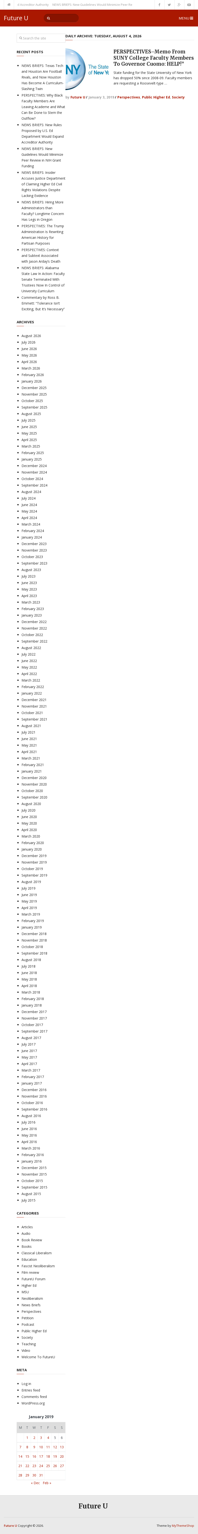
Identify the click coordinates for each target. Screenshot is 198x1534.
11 (48, 1447)
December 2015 (34, 1167)
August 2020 (31, 803)
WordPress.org (33, 1403)
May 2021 (29, 745)
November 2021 (34, 706)
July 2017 (28, 1044)
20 (62, 1456)
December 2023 (34, 543)
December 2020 (34, 777)
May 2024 (29, 511)
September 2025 (34, 407)
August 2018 (31, 959)
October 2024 (32, 478)
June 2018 (29, 972)
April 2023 (29, 595)
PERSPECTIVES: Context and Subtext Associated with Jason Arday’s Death (40, 255)
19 (55, 1456)
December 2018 (34, 933)
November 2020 (34, 784)
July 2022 (28, 654)
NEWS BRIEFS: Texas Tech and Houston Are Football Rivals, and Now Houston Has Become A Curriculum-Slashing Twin (42, 77)
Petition (27, 1318)
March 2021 (30, 758)
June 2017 (29, 1050)
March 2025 (30, 446)
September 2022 (34, 641)
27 (62, 1465)
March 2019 (30, 914)
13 (62, 1447)
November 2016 (34, 1096)
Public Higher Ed (156, 97)
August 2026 (31, 335)
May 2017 (29, 1057)
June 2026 (29, 348)
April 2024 (29, 517)
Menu (184, 18)
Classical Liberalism (36, 1253)
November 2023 (34, 550)
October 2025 (32, 400)
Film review (30, 1272)
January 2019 (31, 927)
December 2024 (34, 465)
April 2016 (29, 1141)
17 (41, 1456)
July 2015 (28, 1200)
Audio (25, 1233)
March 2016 (30, 1148)
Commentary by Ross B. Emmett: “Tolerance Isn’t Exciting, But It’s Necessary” (43, 303)
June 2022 (29, 660)
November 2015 (34, 1174)
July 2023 (28, 576)
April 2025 (29, 439)
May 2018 (29, 979)
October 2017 (32, 1024)
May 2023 (29, 589)
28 (20, 1475)
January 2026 (31, 381)
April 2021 (29, 751)
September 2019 (34, 875)
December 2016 (34, 1089)
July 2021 (28, 732)
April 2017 (29, 1063)
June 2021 (29, 738)
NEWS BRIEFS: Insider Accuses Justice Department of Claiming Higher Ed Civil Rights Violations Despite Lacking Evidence (43, 184)
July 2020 (28, 810)
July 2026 (28, 342)
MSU (25, 1292)
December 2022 (34, 621)
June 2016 (29, 1128)
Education (29, 1259)
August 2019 (31, 881)
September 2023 (34, 563)
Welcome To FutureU (38, 1357)
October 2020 (32, 790)
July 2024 (28, 498)
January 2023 (31, 615)
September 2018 (34, 953)
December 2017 (34, 1011)
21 (20, 1465)
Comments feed (34, 1396)
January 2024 (31, 537)
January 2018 (31, 1005)
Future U (16, 18)
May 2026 (29, 355)
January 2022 (31, 693)
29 (27, 1475)
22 (27, 1465)
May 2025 (29, 433)
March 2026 (30, 368)
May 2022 (29, 667)
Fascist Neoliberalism (38, 1266)
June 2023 (29, 582)
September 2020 (34, 797)
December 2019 (34, 855)
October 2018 (32, 946)
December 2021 (34, 699)
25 (48, 1465)
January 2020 (31, 849)
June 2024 (29, 504)
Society (178, 97)
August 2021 (31, 725)
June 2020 (29, 816)
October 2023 (32, 556)
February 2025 (32, 452)
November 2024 (34, 472)
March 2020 (30, 836)
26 (55, 1465)
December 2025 (34, 387)
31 (41, 1475)
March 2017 (30, 1070)
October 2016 (32, 1102)
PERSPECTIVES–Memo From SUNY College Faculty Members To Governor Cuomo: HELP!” (153, 58)
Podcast (27, 1324)
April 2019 (29, 907)
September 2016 (34, 1109)
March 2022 (30, 680)
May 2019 (29, 901)
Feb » (47, 1483)
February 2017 (32, 1076)
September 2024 (34, 485)
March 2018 (30, 992)
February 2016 (32, 1154)
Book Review (31, 1240)
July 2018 (28, 966)
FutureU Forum (33, 1279)
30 (34, 1475)
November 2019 (34, 862)
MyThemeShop (183, 1525)
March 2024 (30, 524)
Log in (26, 1383)
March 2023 (30, 602)
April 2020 (29, 829)
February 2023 (32, 608)
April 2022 (29, 673)
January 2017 (31, 1083)
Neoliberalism (32, 1298)
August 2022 (31, 647)
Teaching (28, 1344)
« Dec (35, 1483)
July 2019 (28, 888)
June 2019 (29, 894)
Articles (27, 1227)
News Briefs (31, 1305)
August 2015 (31, 1193)
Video (25, 1350)
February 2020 (32, 842)
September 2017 (34, 1031)
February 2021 (32, 764)
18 (48, 1456)
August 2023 (31, 569)
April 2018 (29, 985)
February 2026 (32, 374)
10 (41, 1447)
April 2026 (29, 361)
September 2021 (34, 719)
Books (26, 1246)
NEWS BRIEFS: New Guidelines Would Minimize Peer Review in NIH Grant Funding (96, 4)
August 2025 (31, 413)
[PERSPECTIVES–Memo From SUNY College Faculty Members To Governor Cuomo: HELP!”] (87, 69)
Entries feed (30, 1390)
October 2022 (32, 634)
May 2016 (29, 1135)
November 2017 (34, 1018)
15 (27, 1456)
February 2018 (32, 998)
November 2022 (34, 628)
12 (55, 1447)
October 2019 (32, 868)
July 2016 (28, 1122)
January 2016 (31, 1161)
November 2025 (34, 394)
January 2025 (31, 459)
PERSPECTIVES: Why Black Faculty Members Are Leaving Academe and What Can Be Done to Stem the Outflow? (43, 107)
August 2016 (31, 1115)
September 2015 (34, 1187)
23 (34, 1465)
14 (20, 1456)
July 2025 (28, 420)
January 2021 (31, 771)
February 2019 (32, 920)
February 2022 (32, 686)
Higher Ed (28, 1285)
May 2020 (29, 823)
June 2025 (29, 426)
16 (34, 1456)
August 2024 (31, 491)
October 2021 (32, 712)
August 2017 (31, 1037)
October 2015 (32, 1180)
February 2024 (32, 530)
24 (41, 1465)
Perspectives (128, 97)
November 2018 (34, 940)
